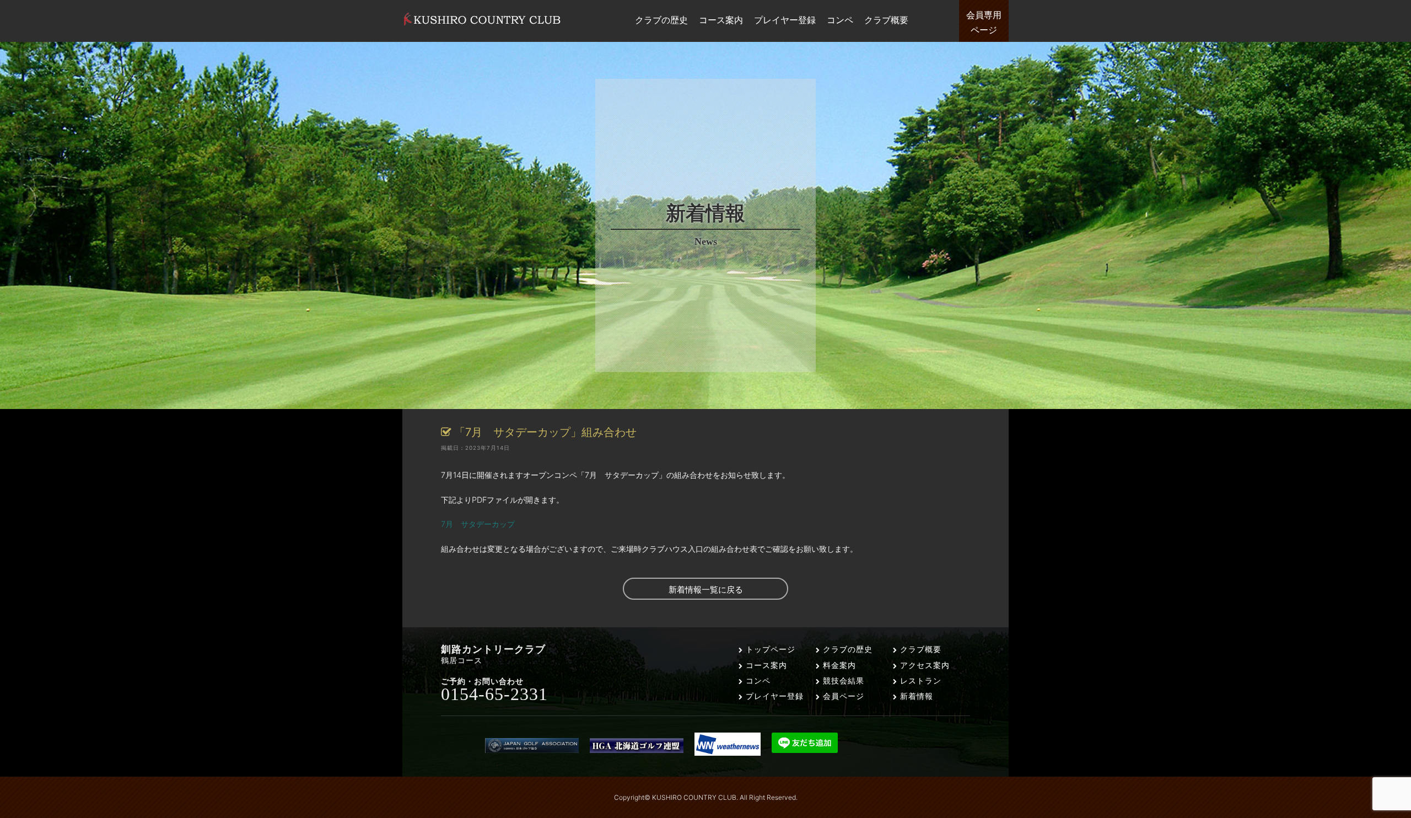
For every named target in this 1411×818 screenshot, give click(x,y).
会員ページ (842, 696)
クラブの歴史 (846, 649)
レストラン (919, 680)
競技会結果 (842, 680)
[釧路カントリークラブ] (482, 25)
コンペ (757, 680)
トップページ (769, 649)
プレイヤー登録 (773, 696)
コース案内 (765, 665)
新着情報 (915, 696)
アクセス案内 (923, 665)
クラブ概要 (919, 649)
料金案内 (838, 665)
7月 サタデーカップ (478, 524)
